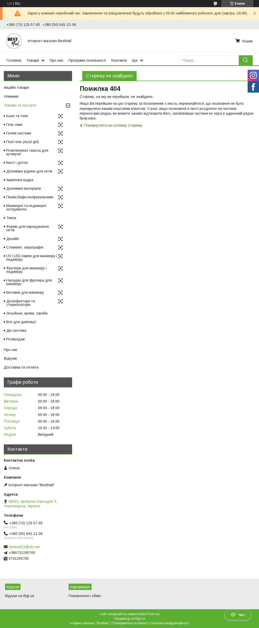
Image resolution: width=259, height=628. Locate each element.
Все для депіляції (21, 322)
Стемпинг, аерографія (24, 247)
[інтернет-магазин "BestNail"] (13, 41)
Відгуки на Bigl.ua (19, 596)
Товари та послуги (20, 105)
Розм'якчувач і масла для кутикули (27, 152)
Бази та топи (17, 116)
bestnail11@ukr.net (24, 547)
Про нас (56, 60)
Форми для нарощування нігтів (27, 228)
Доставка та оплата (21, 367)
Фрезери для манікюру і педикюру (26, 270)
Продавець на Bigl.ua (129, 618)
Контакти (119, 60)
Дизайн (12, 239)
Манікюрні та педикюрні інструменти (26, 207)
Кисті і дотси (17, 163)
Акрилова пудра (19, 180)
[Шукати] (246, 60)
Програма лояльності (87, 60)
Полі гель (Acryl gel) (22, 142)
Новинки (11, 96)
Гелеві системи (18, 133)
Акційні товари (16, 87)
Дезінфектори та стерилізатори (20, 303)
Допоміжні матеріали (23, 188)
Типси (11, 218)
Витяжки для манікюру (25, 292)
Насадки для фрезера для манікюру (29, 282)
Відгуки (10, 358)
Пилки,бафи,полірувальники (29, 197)
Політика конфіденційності (169, 623)
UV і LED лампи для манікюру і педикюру (31, 257)
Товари (32, 60)
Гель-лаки (14, 125)
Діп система (16, 330)
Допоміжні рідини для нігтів (29, 171)
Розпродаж (15, 339)
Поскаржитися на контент (130, 623)
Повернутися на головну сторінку (113, 125)
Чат (242, 615)
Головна (13, 60)
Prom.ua (153, 614)
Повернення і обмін (85, 596)
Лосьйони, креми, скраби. (27, 313)
